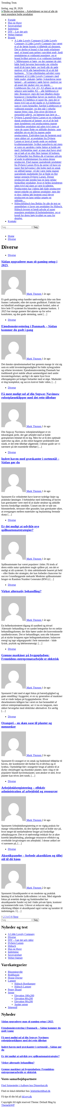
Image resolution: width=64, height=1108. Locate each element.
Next (15, 916)
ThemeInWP (8, 1105)
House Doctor (15, 977)
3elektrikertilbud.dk (40, 1091)
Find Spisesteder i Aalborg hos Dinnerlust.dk (24, 1085)
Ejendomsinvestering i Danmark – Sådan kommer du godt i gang (29, 328)
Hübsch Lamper (22, 986)
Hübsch (38, 211)
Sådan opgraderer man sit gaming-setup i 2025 (27, 1021)
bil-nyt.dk (27, 1096)
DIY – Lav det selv (18, 31)
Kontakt (12, 221)
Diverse (12, 255)
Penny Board (14, 989)
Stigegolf (12, 1007)
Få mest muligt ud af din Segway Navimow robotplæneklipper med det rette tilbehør (30, 395)
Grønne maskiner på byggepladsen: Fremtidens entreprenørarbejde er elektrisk (30, 657)
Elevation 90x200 (23, 1001)
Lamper (12, 980)
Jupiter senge (21, 1004)
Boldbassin (13, 974)
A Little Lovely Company (38, 77)
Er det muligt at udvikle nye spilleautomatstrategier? (20, 528)
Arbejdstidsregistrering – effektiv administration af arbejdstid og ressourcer (29, 789)
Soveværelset (15, 25)
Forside (12, 19)
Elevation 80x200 (23, 998)
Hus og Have (15, 22)
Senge (11, 992)
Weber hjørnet (15, 34)
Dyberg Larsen (38, 159)
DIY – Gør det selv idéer (20, 940)
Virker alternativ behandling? (21, 591)
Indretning (13, 28)
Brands (11, 37)
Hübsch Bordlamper (24, 983)
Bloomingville (15, 971)
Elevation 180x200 (24, 995)
